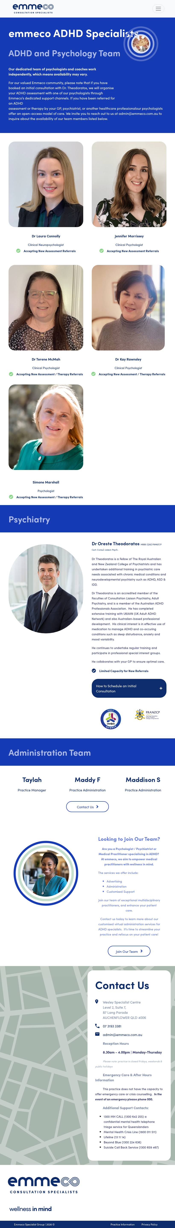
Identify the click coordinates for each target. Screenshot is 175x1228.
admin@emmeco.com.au (122, 1034)
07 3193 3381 (112, 1026)
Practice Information (123, 1224)
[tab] (129, 688)
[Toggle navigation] (158, 8)
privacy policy (149, 1224)
